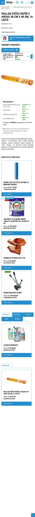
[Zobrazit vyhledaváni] (22, 2)
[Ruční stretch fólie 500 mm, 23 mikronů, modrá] (16, 170)
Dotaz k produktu (9, 50)
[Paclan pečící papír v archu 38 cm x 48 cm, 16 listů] (16, 380)
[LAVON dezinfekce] (16, 333)
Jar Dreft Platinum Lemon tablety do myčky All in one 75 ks (16, 221)
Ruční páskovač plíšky (13, 293)
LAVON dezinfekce (11, 345)
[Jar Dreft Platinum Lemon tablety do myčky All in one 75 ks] (16, 207)
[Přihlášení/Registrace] (17, 2)
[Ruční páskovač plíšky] (16, 281)
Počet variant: (8, 194)
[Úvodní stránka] (10, 2)
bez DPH (27, 3)
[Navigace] (2, 2)
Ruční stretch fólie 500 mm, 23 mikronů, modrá (16, 183)
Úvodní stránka (5, 7)
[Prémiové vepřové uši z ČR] (16, 246)
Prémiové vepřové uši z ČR (14, 258)
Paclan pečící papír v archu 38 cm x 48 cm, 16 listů (16, 393)
